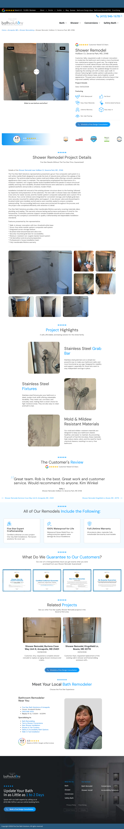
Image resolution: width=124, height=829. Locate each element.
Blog (67, 10)
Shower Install (87, 790)
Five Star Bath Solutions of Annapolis (36, 707)
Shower (74, 22)
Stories (50, 10)
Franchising (116, 10)
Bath (62, 22)
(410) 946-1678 (28, 711)
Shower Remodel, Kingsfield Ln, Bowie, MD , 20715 (100, 498)
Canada (83, 810)
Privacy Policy (71, 805)
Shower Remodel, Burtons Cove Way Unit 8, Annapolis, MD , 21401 (29, 498)
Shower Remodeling (27, 30)
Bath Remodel (87, 786)
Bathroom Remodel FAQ (102, 10)
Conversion (69, 794)
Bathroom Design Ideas (85, 10)
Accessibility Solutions (110, 790)
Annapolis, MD (13, 30)
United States (70, 810)
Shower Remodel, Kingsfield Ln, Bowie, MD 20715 (82, 647)
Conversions (91, 22)
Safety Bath (110, 22)
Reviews (72, 10)
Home (4, 30)
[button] (92, 124)
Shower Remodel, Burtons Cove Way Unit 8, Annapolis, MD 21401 (42, 647)
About (42, 10)
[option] (36, 71)
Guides (59, 10)
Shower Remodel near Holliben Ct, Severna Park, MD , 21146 (41, 170)
